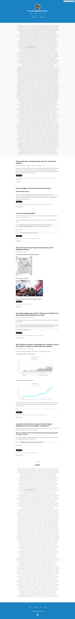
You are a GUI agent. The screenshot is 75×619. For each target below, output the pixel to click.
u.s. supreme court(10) (43, 45)
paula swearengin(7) (55, 54)
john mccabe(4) (33, 71)
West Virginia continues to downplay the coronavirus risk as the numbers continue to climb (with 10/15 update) (37, 345)
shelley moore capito (30, 204)
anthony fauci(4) (35, 73)
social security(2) (23, 90)
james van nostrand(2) (33, 94)
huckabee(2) (28, 89)
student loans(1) (21, 105)
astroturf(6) (57, 60)
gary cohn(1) (43, 118)
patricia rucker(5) (45, 64)
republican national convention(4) (27, 74)
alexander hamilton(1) (55, 135)
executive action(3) (21, 84)
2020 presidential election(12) (23, 42)
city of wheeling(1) (31, 117)
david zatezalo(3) (32, 82)
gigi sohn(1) (32, 148)
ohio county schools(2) (25, 86)
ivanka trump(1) (29, 136)
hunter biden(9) (30, 47)
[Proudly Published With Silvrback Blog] (37, 615)
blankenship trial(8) (55, 52)
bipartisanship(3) (55, 83)
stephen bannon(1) (47, 113)
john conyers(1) (32, 121)
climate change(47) (50, 28)
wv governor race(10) (20, 46)
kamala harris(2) (48, 92)
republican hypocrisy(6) (45, 60)
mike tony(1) (23, 109)
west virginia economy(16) (21, 37)
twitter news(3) (32, 76)
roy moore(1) (29, 122)
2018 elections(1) (33, 126)
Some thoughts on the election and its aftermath (33, 188)
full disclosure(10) (38, 46)
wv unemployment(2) (54, 98)
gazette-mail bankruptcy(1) (49, 124)
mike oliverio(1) (26, 148)
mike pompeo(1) (27, 147)
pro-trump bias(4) (55, 73)
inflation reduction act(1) (34, 152)
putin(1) (52, 146)
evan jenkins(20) (48, 35)
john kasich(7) (32, 54)
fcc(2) (17, 93)
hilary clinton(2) (34, 102)
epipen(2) (27, 94)
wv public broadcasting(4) (46, 71)
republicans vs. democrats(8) (43, 51)
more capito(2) (49, 89)
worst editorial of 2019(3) (45, 83)
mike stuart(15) (21, 38)
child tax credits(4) (24, 71)
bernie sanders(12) (31, 42)
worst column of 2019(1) (20, 133)
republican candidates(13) (51, 40)
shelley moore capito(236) (26, 25)
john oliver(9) (49, 47)
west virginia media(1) (20, 143)
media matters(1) (23, 122)
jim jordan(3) (50, 81)
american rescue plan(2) (31, 100)
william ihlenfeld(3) (34, 78)
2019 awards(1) (33, 137)
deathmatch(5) (50, 63)
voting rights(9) (40, 47)
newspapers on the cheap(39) (53, 29)
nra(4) (18, 75)
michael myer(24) (23, 34)
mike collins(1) (48, 107)
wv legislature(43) (27, 29)
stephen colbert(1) (46, 138)
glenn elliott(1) (43, 107)
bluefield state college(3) (21, 83)
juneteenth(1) (48, 148)
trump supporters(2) (26, 92)
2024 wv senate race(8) (52, 48)
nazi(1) (39, 111)
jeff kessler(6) (44, 61)
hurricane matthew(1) (42, 112)
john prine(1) (50, 136)
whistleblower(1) (28, 137)
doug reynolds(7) (44, 54)
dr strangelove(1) (19, 139)
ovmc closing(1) (21, 136)
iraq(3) (19, 78)
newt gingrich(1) (34, 132)
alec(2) (19, 90)
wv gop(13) (30, 41)
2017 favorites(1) (25, 124)
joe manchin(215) (34, 25)
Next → (38, 461)
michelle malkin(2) (56, 95)
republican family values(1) (28, 145)
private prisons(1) (54, 108)
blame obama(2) (42, 93)
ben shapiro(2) (45, 86)
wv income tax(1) (44, 141)
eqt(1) (50, 135)
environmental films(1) (48, 132)
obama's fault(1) (38, 118)
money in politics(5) (52, 64)
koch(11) (28, 44)
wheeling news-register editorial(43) (36, 29)
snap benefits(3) (51, 76)
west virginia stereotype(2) (21, 85)
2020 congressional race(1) (20, 138)
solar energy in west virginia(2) (29, 93)
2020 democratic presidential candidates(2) (42, 95)
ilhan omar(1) (22, 132)
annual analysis (49, 171)
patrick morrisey (26, 178)
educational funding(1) (21, 152)
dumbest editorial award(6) (47, 57)
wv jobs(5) (43, 62)
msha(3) (54, 81)
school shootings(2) (37, 85)
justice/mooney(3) (38, 83)
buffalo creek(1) (34, 122)
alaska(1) (53, 132)
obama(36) (39, 31)
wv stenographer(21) (35, 35)
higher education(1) (40, 139)
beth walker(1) (47, 109)
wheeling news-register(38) (24, 31)
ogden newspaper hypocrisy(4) (33, 69)
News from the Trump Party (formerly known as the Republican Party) (34, 249)
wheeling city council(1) (45, 137)
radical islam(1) (34, 111)
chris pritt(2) (44, 102)
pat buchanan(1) (21, 113)
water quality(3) (34, 80)
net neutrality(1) (56, 124)
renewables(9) (35, 47)
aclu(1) (56, 110)
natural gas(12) (37, 42)
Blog (31, 13)
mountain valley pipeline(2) (22, 103)
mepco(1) (54, 120)
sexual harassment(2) (47, 98)
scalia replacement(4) (45, 67)
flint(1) (29, 113)
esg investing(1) (24, 154)
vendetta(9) (44, 46)
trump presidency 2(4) (54, 69)
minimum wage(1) (46, 135)
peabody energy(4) (45, 75)
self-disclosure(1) (54, 112)
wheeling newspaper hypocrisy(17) (50, 36)
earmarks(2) (29, 90)
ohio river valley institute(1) (23, 142)
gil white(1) (56, 121)
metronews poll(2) (29, 99)
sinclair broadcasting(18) (29, 36)
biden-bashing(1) (38, 141)
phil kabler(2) (56, 88)
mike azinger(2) (29, 103)
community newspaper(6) (35, 56)
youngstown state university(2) (54, 97)
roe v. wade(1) (53, 148)
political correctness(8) (52, 51)
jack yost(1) (23, 110)
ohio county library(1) (43, 142)
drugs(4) (29, 71)
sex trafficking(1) (49, 133)
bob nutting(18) (22, 36)
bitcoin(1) (27, 121)
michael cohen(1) (19, 129)
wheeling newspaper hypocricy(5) (22, 66)
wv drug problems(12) (43, 42)
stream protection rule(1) (55, 116)
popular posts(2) (32, 86)
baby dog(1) (46, 154)
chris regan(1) (47, 111)
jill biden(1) (33, 141)
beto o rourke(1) (55, 131)
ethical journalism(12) (28, 43)
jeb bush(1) (45, 139)
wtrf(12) (34, 43)
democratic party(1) (38, 110)
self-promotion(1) (29, 112)
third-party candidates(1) (35, 113)
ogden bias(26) (42, 33)
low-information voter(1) (35, 131)
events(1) (40, 119)
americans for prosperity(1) (25, 130)
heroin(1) (44, 133)
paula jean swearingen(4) (22, 73)
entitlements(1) (46, 145)
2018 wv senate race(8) (44, 48)
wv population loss (19, 179)
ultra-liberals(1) (24, 117)
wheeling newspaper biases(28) (24, 33)
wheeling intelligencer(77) (46, 27)
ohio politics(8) (48, 52)
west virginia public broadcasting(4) (35, 72)
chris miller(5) (38, 63)
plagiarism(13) (35, 41)
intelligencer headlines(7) (36, 55)
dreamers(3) (57, 82)
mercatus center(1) (52, 122)
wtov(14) (30, 40)
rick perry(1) (42, 124)
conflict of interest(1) (22, 112)
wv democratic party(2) (39, 86)
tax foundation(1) (35, 145)
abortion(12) (23, 43)
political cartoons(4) (27, 70)
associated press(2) (54, 100)
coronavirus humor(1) (26, 139)
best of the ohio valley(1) (34, 151)
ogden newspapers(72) (54, 27)
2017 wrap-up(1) (19, 124)
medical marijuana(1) (47, 117)
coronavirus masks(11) (46, 44)
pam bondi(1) (18, 109)
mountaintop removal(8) (26, 50)
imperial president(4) (19, 70)
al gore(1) (25, 113)
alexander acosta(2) (55, 92)
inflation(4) (39, 70)
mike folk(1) (51, 129)
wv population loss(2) (55, 93)
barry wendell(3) (19, 82)
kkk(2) (41, 91)
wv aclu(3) (56, 76)
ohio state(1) (57, 127)
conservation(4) (39, 75)
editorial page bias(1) (54, 103)
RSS (44, 13)
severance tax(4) (33, 75)
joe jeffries (20, 238)
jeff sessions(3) (44, 79)
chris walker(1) (44, 105)
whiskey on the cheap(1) (41, 149)
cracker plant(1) (33, 139)
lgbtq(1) (53, 133)
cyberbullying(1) (47, 114)
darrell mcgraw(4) (52, 75)
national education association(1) (48, 128)
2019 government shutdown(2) (41, 89)
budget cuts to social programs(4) (23, 72)
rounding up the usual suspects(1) (33, 114)
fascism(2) (24, 89)
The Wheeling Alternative (39, 611)
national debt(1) (30, 123)
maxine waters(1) (21, 147)
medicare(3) (36, 84)
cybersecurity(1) (27, 126)
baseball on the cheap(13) (43, 40)
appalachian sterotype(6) (21, 56)
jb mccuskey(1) (38, 105)
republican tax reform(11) (22, 44)
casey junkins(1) (31, 120)
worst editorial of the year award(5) (51, 62)
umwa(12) (37, 43)
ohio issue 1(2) (24, 95)
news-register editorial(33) (52, 31)
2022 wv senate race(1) (53, 145)
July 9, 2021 (46, 226)
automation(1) (53, 150)
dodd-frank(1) (29, 154)
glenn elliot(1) (56, 152)
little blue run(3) (26, 76)
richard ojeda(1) (34, 128)
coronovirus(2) (18, 86)
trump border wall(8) (37, 48)
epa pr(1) (23, 128)
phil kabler (24, 335)
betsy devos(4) (22, 75)
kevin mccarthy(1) (45, 104)
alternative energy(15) (27, 38)
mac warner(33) (44, 31)
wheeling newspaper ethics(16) (31, 37)
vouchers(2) (55, 90)
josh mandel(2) (54, 101)
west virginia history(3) (37, 79)
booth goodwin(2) (20, 88)
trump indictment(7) (49, 55)
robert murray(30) (23, 32)
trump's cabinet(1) (53, 111)
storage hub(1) (39, 133)
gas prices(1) (39, 150)
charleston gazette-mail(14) (24, 40)
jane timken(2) (23, 102)
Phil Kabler (20, 320)
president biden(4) (56, 74)
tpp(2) (28, 95)
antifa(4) (26, 69)
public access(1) (41, 131)
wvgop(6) (33, 59)
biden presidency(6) (39, 57)
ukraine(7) (43, 53)
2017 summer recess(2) (46, 91)
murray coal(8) (20, 53)
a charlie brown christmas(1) (46, 119)
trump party (21, 304)
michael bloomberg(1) (39, 138)
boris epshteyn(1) (35, 119)
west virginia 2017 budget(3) (29, 84)
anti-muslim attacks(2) (48, 94)
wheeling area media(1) (27, 135)
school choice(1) (56, 104)
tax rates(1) (27, 111)
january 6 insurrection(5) (37, 62)
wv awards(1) (27, 104)
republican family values (27, 238)
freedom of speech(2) (37, 101)
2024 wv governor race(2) (30, 97)
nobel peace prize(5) (20, 63)
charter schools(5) (50, 66)
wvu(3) (28, 82)
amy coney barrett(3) (30, 79)
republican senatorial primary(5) (48, 65)
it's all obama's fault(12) (44, 43)
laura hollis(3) (56, 79)
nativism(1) (39, 137)
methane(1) (40, 135)
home (57, 154)
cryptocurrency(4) (45, 70)
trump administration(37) (33, 31)
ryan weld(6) (42, 56)
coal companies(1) (56, 130)
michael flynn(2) (42, 88)
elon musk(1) (34, 109)
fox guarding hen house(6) (54, 56)
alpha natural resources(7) (25, 54)
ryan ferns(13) (40, 41)
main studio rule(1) (50, 121)
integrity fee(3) (55, 78)
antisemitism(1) (27, 105)
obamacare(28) (48, 32)
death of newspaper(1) (20, 126)
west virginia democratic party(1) (24, 151)
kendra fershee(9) (49, 46)
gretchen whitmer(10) (54, 44)
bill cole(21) (29, 35)
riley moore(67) (25, 28)
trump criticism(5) (23, 64)
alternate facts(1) (28, 116)
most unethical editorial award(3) (48, 84)
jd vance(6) (29, 59)
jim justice (25, 204)
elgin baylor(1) (56, 141)
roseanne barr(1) (24, 127)
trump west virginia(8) (35, 51)
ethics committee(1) (53, 114)
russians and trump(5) (39, 66)
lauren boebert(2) (49, 101)
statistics (29, 351)
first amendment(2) (23, 97)
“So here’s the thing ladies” (26, 213)
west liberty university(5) (27, 67)
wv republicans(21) (42, 35)
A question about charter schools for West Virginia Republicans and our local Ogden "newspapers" (34, 425)
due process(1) (22, 111)
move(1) (54, 118)
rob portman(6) (30, 57)
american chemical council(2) (52, 99)
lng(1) (19, 110)
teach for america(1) (55, 119)
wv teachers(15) (55, 37)
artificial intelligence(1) (40, 109)
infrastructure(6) (27, 60)
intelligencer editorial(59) (42, 28)
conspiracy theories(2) (34, 98)
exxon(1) (23, 116)
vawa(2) (17, 97)
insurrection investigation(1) (51, 142)
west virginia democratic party (39, 204)
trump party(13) (45, 41)
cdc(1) (24, 137)
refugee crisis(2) (43, 85)
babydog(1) (43, 103)
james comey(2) (28, 102)
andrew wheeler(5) (32, 63)
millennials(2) (33, 89)
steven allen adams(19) (55, 35)
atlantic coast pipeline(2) (39, 100)
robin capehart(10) (36, 45)
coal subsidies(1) (55, 123)
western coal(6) (27, 56)
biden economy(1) (33, 147)
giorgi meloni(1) (34, 150)
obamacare (21, 335)
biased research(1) (51, 110)
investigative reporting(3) (47, 80)
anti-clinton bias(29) (42, 32)
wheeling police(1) (20, 135)
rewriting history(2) (47, 100)
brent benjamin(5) (39, 67)
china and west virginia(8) (23, 48)
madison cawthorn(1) (33, 143)
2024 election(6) (47, 56)
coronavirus (21, 414)
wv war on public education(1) (51, 151)
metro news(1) (28, 149)
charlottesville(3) (38, 82)
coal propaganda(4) (37, 74)
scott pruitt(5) (20, 67)
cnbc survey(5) (26, 63)
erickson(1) (35, 136)
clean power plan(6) (33, 61)
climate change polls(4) (45, 72)
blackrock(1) (38, 107)
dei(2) (46, 88)
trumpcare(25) (53, 33)
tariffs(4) (18, 69)
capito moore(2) (40, 98)
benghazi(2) (19, 94)
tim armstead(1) (28, 128)
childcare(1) (53, 107)
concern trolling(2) (56, 94)
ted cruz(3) (40, 84)
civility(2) (25, 100)
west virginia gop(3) (50, 79)
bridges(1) (57, 109)
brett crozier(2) (19, 95)
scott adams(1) (35, 154)
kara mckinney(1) (33, 105)
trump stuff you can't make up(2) (40, 92)
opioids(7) (19, 55)
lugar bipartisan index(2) (20, 91)
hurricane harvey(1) (29, 119)
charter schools (21, 452)
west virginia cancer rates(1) (37, 146)
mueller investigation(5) (22, 62)
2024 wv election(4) (34, 70)
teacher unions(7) (54, 53)
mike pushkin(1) (47, 103)
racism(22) (25, 35)
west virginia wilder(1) (37, 127)
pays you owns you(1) (35, 142)
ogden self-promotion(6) (39, 59)
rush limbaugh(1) (44, 120)
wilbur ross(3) (37, 81)
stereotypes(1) (56, 146)
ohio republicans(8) (38, 52)
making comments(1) (20, 141)
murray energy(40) (46, 29)
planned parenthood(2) (36, 99)
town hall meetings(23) (38, 34)
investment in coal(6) (23, 59)
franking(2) (39, 102)
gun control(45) (56, 28)
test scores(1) (20, 128)
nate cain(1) (50, 154)
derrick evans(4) (27, 75)
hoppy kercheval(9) (56, 46)
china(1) (49, 140)
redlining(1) (19, 154)
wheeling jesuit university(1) (24, 120)
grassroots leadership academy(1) (36, 130)
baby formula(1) (43, 148)
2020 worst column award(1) (54, 138)
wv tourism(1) (41, 145)
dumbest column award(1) (23, 114)
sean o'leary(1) (43, 143)
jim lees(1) (33, 118)
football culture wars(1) (21, 121)
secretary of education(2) (29, 101)
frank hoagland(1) (34, 149)
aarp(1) (30, 111)
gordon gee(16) (39, 37)
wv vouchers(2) (33, 88)
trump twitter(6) (52, 60)
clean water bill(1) (49, 127)
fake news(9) (25, 47)
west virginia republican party (68, 1)
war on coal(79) (26, 27)
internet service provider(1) (38, 117)
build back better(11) (51, 43)
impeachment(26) (48, 33)
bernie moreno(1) (29, 109)
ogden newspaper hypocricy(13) (23, 41)
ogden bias (26, 452)
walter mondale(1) (37, 108)
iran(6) (48, 61)
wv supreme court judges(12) (52, 42)
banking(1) (42, 111)
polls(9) (45, 47)
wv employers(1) (40, 128)
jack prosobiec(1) (42, 116)
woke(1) (54, 154)
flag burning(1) (52, 109)
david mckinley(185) (40, 25)
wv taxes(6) (54, 57)
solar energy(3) (44, 82)
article (23, 437)
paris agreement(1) (49, 118)
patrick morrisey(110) (20, 26)
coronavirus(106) (27, 26)
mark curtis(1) (45, 126)
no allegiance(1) (53, 140)
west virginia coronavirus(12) (53, 41)
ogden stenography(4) (41, 73)
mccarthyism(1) (39, 126)
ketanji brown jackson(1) (46, 146)
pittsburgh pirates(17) (37, 36)
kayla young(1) (22, 107)
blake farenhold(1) (38, 121)
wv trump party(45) (20, 29)
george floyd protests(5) (38, 64)
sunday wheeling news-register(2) (34, 91)
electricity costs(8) (32, 52)
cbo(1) (54, 127)
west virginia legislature (30, 335)
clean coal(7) (19, 54)
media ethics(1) (56, 129)
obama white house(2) (21, 99)
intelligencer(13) (35, 40)
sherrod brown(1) (20, 131)
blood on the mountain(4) (55, 71)
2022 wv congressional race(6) (36, 60)
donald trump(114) (55, 25)
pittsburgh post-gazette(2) (50, 102)
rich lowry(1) (31, 108)
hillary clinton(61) (34, 28)
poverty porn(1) (41, 114)
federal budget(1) (36, 124)
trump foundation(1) (53, 113)
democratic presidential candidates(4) (46, 74)
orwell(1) (56, 137)
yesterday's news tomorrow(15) (47, 37)
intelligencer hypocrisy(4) (53, 72)
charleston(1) (28, 138)
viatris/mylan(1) (27, 143)
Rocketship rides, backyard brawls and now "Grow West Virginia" (36, 162)
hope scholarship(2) (27, 88)
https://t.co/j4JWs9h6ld (27, 226)
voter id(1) (37, 116)
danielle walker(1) (51, 147)
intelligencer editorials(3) (22, 81)
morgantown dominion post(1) (23, 108)
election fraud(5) (56, 66)
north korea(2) (27, 98)
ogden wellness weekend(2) (35, 90)
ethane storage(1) (38, 120)
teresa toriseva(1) (50, 105)
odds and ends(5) (36, 65)
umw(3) (56, 75)
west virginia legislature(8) (49, 50)
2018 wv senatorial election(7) (27, 55)
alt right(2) (26, 91)
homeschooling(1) (44, 147)
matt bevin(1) (20, 137)
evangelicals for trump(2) (45, 97)
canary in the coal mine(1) (39, 129)
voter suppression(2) (21, 101)
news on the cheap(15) (35, 38)
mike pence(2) (19, 89)
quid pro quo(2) (50, 88)
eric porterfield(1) (45, 130)
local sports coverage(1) (21, 119)
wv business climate (49, 178)
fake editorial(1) (36, 123)
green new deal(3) (20, 76)
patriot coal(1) (47, 131)
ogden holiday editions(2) (55, 91)
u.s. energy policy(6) (52, 59)
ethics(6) (34, 57)
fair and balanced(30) (30, 32)
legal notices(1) (51, 137)
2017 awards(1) (30, 124)
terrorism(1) (33, 116)
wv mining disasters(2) (50, 85)
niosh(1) (46, 136)
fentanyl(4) (22, 69)
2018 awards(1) (46, 129)
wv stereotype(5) (55, 63)
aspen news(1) (48, 149)
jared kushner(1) (28, 118)
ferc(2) (51, 95)
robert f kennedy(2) (55, 89)
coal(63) (30, 28)
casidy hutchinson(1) (22, 149)
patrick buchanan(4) (42, 69)
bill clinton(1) (48, 112)
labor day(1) (31, 104)
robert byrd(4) (39, 71)
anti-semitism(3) (40, 80)
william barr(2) (37, 97)
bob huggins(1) (33, 107)
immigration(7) (48, 53)
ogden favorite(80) (21, 27)
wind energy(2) (32, 95)
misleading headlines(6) (23, 57)
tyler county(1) (48, 116)
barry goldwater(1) (41, 132)
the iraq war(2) (43, 90)
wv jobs (54, 178)
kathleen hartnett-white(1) (44, 122)
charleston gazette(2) (41, 94)
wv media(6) (55, 55)
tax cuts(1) (30, 142)
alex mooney (21, 204)
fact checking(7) (38, 54)
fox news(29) (36, 32)
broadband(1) (43, 127)
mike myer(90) (38, 26)
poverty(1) (55, 105)
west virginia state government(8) (23, 52)
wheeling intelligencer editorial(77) (35, 27)
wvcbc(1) (39, 143)
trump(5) (45, 66)
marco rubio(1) (35, 140)
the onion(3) (25, 82)
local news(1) (50, 130)
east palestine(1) (50, 152)
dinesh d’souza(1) (23, 150)
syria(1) (25, 136)
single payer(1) (49, 120)
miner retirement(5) (30, 64)
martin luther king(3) (38, 76)
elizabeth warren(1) (28, 132)
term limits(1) (55, 136)
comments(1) (56, 126)
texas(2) (37, 88)
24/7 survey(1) (33, 138)
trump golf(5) (30, 66)
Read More (19, 175)
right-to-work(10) (22, 45)
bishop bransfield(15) (48, 38)
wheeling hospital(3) (51, 82)
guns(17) (42, 36)
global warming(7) (39, 53)
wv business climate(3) (43, 81)
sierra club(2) (43, 101)
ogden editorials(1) (51, 141)
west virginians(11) (39, 44)
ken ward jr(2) (23, 94)
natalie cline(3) (40, 78)
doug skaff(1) (27, 152)
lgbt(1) (51, 131)
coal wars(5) (33, 67)
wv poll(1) (18, 104)
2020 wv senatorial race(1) (28, 140)
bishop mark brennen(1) (42, 151)
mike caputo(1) (27, 107)
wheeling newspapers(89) (45, 26)
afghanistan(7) (49, 54)
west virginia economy (32, 178)
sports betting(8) (32, 50)
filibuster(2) (56, 85)
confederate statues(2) (49, 90)
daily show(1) (39, 147)
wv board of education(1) (55, 117)
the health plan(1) (50, 126)
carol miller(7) (43, 55)
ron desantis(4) (48, 69)
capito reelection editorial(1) (32, 133)
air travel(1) (57, 133)
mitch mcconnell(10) (29, 45)
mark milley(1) (50, 104)
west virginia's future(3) (30, 81)
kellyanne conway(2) (44, 99)
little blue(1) (49, 139)
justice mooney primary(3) (30, 83)
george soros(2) (37, 93)
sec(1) (46, 123)
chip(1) (38, 122)
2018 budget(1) (42, 123)
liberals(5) (41, 65)
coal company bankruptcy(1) (29, 110)
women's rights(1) (54, 149)
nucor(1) (40, 152)
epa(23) (44, 34)
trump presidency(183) (48, 25)
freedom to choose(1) (55, 143)
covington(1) (19, 130)
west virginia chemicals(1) (28, 146)
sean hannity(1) (28, 150)
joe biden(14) (54, 38)
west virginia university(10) (52, 45)
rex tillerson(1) (18, 116)
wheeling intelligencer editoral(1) (45, 108)
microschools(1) (44, 152)
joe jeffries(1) (21, 145)
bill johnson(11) (32, 44)
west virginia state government (41, 414)
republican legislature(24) (30, 34)
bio (40, 13)
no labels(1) (22, 104)
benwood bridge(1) (31, 129)
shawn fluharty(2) (49, 93)
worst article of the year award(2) (54, 86)
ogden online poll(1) (27, 131)
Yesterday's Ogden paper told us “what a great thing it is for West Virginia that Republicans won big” (37, 314)
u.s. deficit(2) (21, 100)
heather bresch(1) (35, 112)
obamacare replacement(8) (40, 50)
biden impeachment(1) (37, 104)
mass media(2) (21, 93)
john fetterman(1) (37, 148)
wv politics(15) (42, 38)
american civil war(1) (40, 136)
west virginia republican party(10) (29, 46)
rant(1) (26, 133)
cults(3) (51, 83)
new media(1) (50, 123)
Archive (36, 13)
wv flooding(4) (19, 74)
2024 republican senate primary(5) (27, 65)
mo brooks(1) (49, 143)
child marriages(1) (41, 154)
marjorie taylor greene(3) (23, 80)
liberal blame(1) (22, 118)
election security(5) (44, 63)
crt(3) (57, 81)
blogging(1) (22, 148)
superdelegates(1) (45, 110)
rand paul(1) (21, 140)
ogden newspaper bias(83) (54, 26)
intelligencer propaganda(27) (34, 33)
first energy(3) (19, 79)
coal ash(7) (33, 53)
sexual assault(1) (19, 127)
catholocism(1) (44, 121)
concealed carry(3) (45, 76)
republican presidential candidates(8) (25, 51)
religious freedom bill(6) (20, 60)
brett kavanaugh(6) (20, 61)
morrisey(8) (44, 52)
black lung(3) (24, 79)
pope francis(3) (54, 80)
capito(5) (34, 66)
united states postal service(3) (48, 78)
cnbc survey (21, 178)
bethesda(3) (29, 80)
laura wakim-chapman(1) (46, 150)
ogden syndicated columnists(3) (25, 78)
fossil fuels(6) (39, 61)
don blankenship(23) (19, 35)
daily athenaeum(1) (20, 146)
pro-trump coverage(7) (27, 53)
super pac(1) (41, 113)
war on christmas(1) (34, 135)
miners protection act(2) (36, 103)
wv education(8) (54, 47)
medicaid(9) (20, 47)
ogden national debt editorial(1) (23, 123)
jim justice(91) (33, 26)
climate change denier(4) (54, 67)
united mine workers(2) (21, 98)
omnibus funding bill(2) (30, 85)
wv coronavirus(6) (27, 61)
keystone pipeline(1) (55, 139)
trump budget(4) (29, 73)
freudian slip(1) (30, 127)
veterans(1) (56, 128)
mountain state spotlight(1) (43, 140)
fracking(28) (53, 32)
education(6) (46, 59)
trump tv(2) (32, 92)
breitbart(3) (56, 84)
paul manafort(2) (20, 92)
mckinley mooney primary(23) (51, 34)
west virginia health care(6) (54, 61)
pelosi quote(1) (19, 117)
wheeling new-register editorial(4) (53, 70)
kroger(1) (55, 147)
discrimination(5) (30, 62)
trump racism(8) (30, 48)
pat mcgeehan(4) (48, 73)
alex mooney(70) (19, 28)
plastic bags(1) (25, 129)
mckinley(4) (19, 71)
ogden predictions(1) (27, 141)
